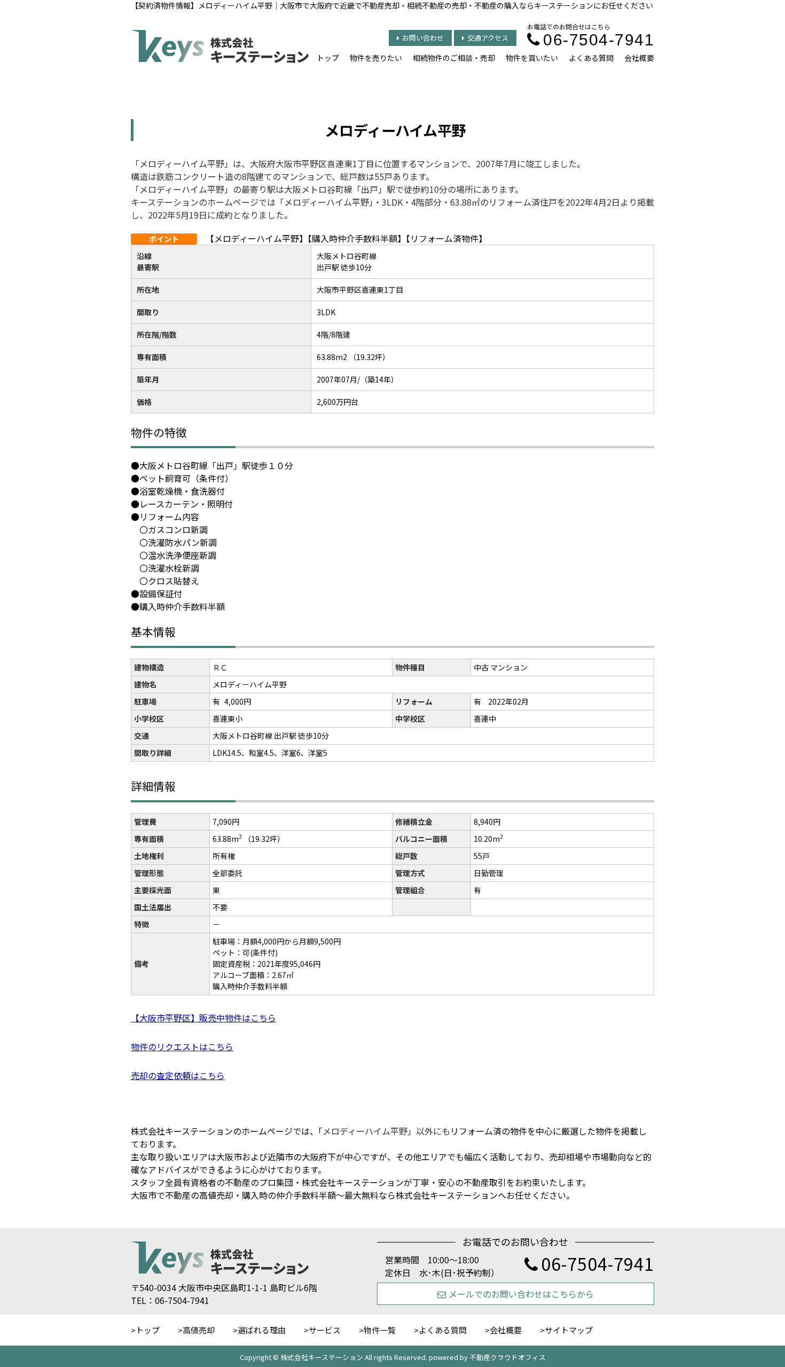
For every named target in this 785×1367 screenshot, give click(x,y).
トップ (328, 57)
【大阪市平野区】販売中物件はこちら (203, 1017)
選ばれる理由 (262, 1329)
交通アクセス (487, 38)
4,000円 (237, 701)
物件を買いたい (532, 57)
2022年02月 (508, 701)
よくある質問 (591, 57)
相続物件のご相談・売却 (454, 57)
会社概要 (639, 57)
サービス (325, 1329)
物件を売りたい (376, 57)
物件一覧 (380, 1329)
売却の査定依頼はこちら (178, 1075)
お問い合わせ (423, 38)
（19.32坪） (264, 838)
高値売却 (199, 1329)
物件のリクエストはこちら (182, 1046)
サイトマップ (569, 1329)
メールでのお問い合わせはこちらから (521, 1293)
